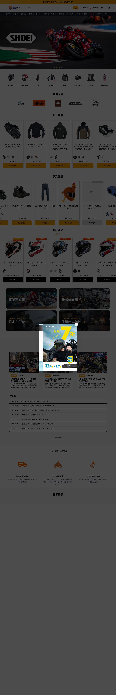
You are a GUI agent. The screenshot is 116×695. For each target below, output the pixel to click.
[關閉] (76, 324)
